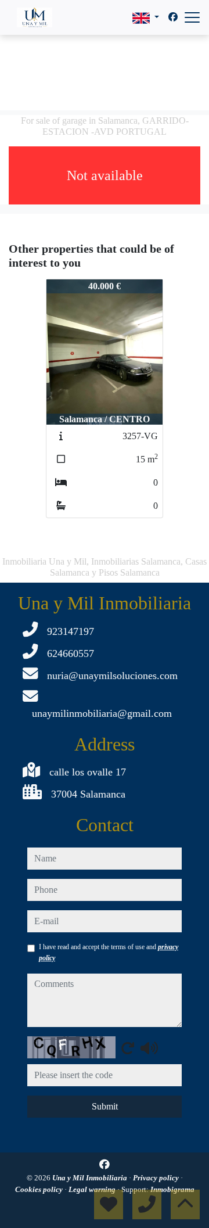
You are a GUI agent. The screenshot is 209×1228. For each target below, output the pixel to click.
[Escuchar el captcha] (149, 1048)
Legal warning (93, 1189)
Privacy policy (157, 1177)
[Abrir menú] (192, 17)
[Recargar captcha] (127, 1048)
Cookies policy (39, 1189)
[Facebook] (173, 17)
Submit (105, 1106)
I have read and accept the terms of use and (108, 952)
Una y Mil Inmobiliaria (90, 1177)
